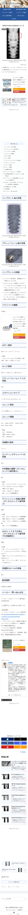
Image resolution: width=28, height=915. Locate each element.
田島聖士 (10, 662)
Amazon (16, 89)
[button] (25, 899)
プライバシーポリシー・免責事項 (14, 910)
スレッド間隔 (8, 167)
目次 (11, 144)
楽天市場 (16, 91)
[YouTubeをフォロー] (18, 695)
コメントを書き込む (14, 882)
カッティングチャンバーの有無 (12, 171)
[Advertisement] (14, 125)
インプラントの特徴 (10, 151)
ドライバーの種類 (9, 153)
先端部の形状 (8, 169)
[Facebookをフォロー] (14, 695)
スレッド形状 (8, 165)
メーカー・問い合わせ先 (11, 191)
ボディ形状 (8, 156)
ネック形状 (8, 158)
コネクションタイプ (10, 162)
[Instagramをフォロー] (16, 695)
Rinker (19, 86)
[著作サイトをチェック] (9, 695)
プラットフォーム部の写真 (11, 149)
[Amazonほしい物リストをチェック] (20, 695)
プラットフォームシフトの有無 (12, 160)
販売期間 (7, 189)
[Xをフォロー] (11, 695)
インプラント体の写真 (10, 147)
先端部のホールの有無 (10, 186)
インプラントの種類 (7, 699)
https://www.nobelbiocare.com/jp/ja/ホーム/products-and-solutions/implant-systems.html (13, 617)
